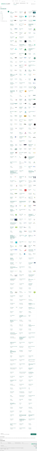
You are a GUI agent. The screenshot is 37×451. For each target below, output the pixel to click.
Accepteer (1, 449)
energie (2, 18)
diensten (2, 17)
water (2, 16)
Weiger (4, 449)
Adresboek (15, 4)
